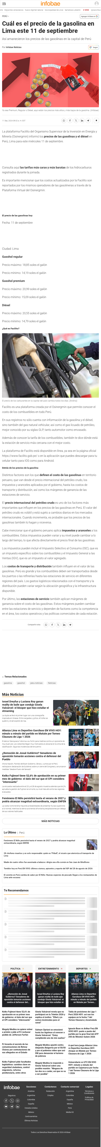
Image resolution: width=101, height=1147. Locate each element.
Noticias (52, 683)
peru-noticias (36, 683)
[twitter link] (12, 1101)
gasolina (8, 683)
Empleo (50, 1095)
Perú (4, 16)
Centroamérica (31, 1116)
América (31, 1091)
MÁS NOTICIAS (51, 821)
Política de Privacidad (89, 1098)
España (31, 1104)
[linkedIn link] (18, 1106)
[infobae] (50, 3)
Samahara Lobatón (64, 10)
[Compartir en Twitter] (76, 120)
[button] (4, 3)
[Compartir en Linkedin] (82, 120)
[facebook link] (6, 1101)
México (31, 1112)
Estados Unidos (31, 1108)
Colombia (31, 1100)
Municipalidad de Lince (45, 10)
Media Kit (70, 1112)
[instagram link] (18, 1101)
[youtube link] (6, 1106)
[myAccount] (97, 4)
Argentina (31, 1095)
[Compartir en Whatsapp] (63, 120)
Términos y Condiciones (89, 1092)
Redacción (50, 1091)
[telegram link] (12, 1106)
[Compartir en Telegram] (88, 120)
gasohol (21, 683)
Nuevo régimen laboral (25, 10)
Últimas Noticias (31, 1121)
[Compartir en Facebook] (69, 120)
